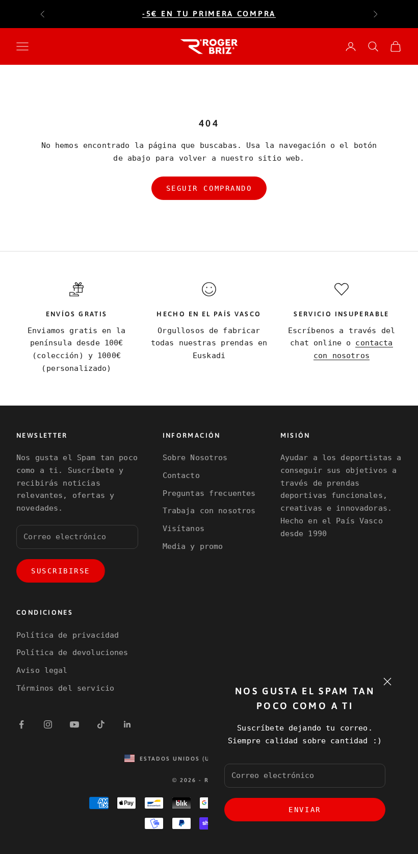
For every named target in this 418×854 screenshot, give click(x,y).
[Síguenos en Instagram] (48, 724)
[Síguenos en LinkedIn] (127, 724)
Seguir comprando (209, 188)
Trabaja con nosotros (209, 510)
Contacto (181, 475)
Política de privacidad (67, 635)
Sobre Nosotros (195, 457)
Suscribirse (60, 571)
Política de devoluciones (72, 652)
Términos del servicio (65, 688)
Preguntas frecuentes (209, 493)
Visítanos (183, 528)
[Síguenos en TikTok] (101, 724)
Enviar (305, 810)
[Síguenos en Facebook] (21, 724)
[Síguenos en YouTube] (74, 724)
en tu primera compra (209, 13)
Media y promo (193, 546)
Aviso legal (42, 670)
